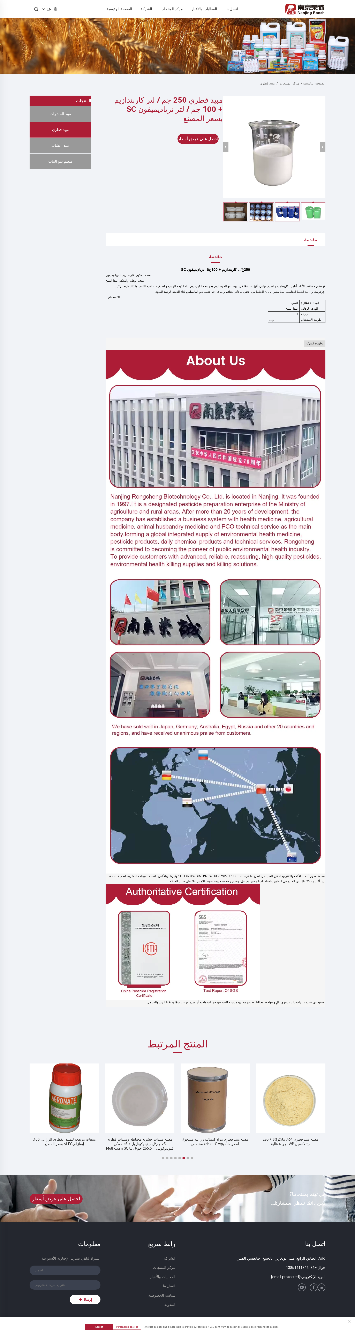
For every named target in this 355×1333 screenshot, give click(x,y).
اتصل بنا (232, 9)
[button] (192, 1158)
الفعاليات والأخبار (204, 9)
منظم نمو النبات (60, 161)
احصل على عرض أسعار (198, 138)
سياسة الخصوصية (161, 1295)
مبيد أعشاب (60, 145)
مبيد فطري (267, 83)
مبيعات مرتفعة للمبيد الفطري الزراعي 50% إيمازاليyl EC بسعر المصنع (139, 1141)
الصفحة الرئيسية (119, 9)
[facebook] (314, 1287)
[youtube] (302, 1287)
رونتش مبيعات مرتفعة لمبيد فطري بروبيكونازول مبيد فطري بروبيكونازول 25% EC (64, 1141)
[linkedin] (321, 1287)
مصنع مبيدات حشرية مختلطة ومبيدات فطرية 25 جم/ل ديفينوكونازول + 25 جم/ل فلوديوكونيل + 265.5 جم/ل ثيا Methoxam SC (215, 1143)
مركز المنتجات (172, 9)
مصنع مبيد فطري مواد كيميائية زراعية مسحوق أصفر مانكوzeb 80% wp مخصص (290, 1141)
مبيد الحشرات (60, 114)
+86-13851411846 (301, 1267)
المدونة (169, 1304)
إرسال (87, 1299)
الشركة (146, 9)
